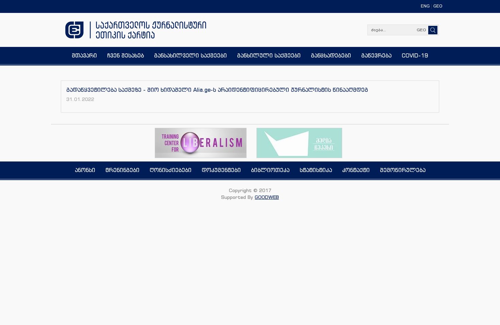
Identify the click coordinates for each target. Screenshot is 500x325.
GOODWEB (267, 197)
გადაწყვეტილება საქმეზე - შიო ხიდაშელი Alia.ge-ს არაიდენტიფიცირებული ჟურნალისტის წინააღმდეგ (217, 89)
